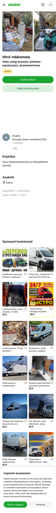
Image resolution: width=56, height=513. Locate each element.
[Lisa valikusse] (43, 5)
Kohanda (40, 504)
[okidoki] (14, 4)
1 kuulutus (17, 143)
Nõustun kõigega (15, 504)
